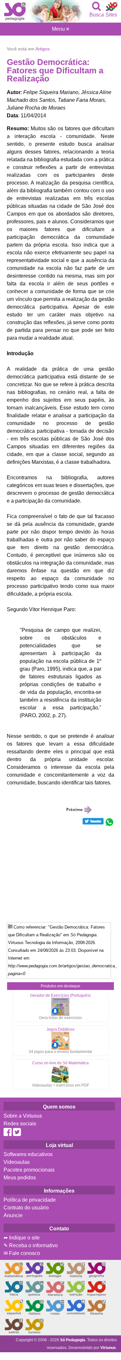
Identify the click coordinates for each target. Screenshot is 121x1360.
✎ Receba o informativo (31, 1245)
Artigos (42, 48)
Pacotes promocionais (29, 1170)
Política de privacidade (30, 1200)
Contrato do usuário (26, 1207)
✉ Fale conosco (22, 1253)
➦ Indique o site (22, 1237)
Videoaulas (17, 1162)
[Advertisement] (60, 872)
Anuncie (13, 1215)
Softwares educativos (28, 1154)
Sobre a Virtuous (23, 1116)
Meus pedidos (20, 1177)
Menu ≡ (60, 29)
